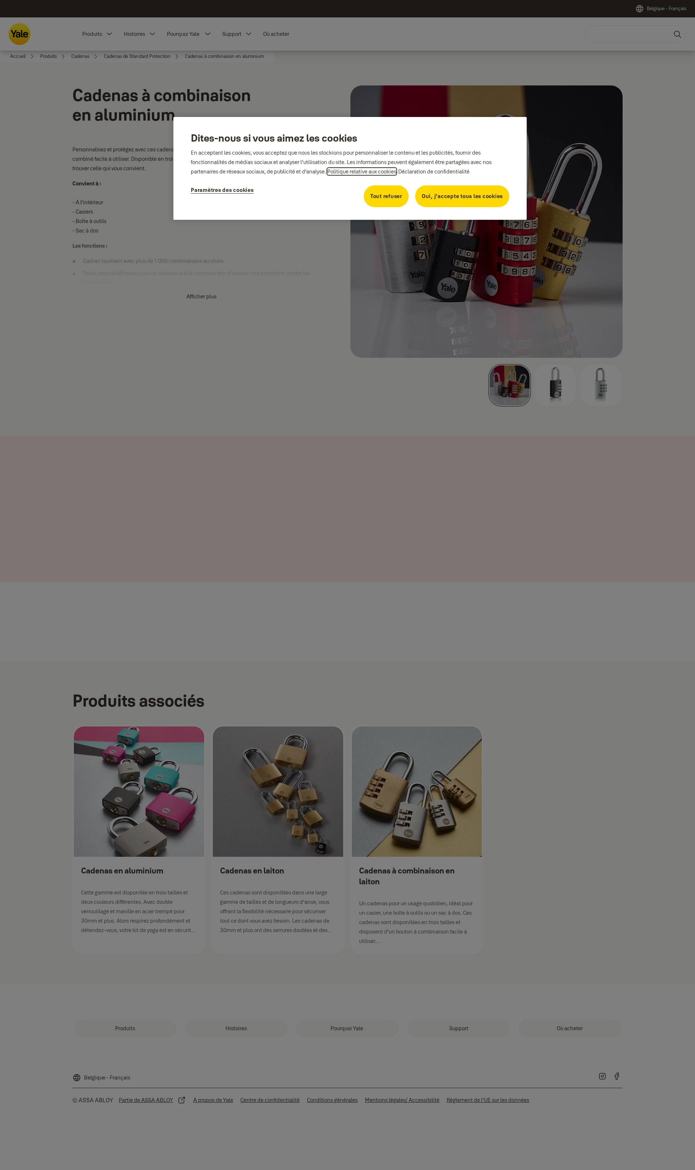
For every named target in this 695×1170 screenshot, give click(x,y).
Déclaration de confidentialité (433, 171)
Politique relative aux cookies (361, 171)
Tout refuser (386, 196)
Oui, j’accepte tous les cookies (462, 196)
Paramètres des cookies (222, 189)
